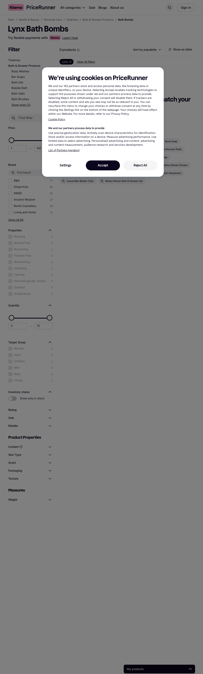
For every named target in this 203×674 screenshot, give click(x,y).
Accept (103, 165)
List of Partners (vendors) (63, 150)
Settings (65, 165)
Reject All (140, 165)
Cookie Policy (56, 119)
